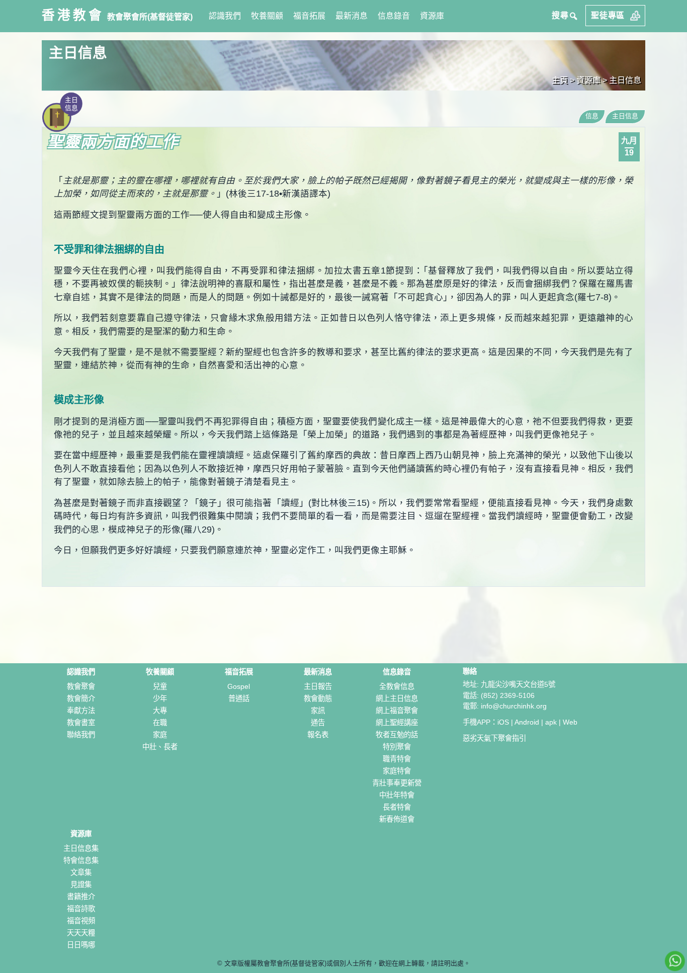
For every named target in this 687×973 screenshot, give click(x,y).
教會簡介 (81, 698)
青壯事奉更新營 (396, 783)
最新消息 (351, 16)
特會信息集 (81, 860)
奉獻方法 (81, 710)
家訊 (318, 710)
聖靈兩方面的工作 (113, 142)
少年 (160, 698)
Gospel (238, 686)
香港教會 (73, 15)
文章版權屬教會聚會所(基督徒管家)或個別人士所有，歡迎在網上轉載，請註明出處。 (347, 963)
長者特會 (397, 807)
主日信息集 (81, 848)
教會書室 (81, 723)
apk (551, 722)
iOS (503, 722)
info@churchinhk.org (514, 706)
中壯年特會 (396, 795)
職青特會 (397, 759)
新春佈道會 (396, 819)
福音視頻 (81, 921)
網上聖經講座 (397, 723)
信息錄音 (394, 16)
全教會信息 (396, 686)
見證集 (81, 884)
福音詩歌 (81, 909)
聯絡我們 (81, 735)
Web (570, 722)
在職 (160, 723)
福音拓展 (309, 16)
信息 (591, 116)
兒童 (160, 686)
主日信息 (625, 80)
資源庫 (432, 16)
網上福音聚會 (397, 710)
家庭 (160, 735)
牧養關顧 (267, 16)
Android (526, 722)
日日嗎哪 (81, 945)
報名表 (317, 735)
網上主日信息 (397, 698)
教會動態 (318, 698)
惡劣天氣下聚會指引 (494, 738)
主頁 (560, 80)
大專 (160, 710)
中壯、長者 (160, 747)
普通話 (238, 698)
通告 (318, 723)
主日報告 (318, 686)
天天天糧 (81, 933)
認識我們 (225, 16)
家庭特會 (397, 771)
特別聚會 (397, 747)
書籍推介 (81, 897)
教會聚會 (81, 686)
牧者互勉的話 (397, 735)
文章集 (81, 872)
